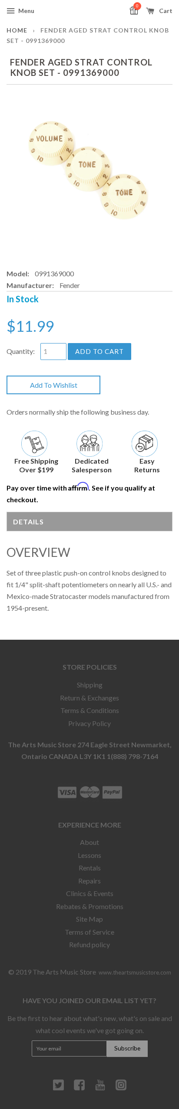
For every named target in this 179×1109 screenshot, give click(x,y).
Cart (165, 10)
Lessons (89, 855)
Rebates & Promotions (89, 906)
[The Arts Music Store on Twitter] (58, 1088)
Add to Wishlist (53, 385)
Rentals (90, 868)
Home (17, 30)
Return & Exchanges (89, 698)
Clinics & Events (89, 893)
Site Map (89, 919)
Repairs (89, 881)
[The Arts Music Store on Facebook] (79, 1088)
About (89, 842)
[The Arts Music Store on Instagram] (121, 1088)
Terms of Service (89, 932)
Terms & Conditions (89, 710)
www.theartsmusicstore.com (135, 972)
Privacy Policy (89, 723)
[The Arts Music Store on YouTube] (100, 1088)
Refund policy (89, 944)
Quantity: (21, 351)
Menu (25, 10)
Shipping (90, 684)
